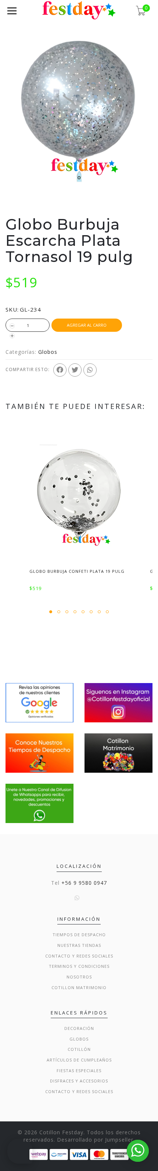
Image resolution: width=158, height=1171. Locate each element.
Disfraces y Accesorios (79, 1081)
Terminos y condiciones (79, 966)
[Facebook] (60, 370)
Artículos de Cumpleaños (79, 1060)
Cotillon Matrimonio (79, 987)
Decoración (79, 1028)
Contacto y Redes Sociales (79, 956)
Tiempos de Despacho (79, 934)
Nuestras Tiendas (79, 945)
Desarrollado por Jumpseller (95, 1139)
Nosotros (79, 977)
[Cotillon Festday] (39, 701)
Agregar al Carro (87, 325)
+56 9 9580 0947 (84, 882)
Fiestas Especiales (79, 1070)
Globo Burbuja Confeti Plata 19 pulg (77, 571)
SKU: (12, 309)
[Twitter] (75, 370)
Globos (47, 351)
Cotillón (79, 1049)
